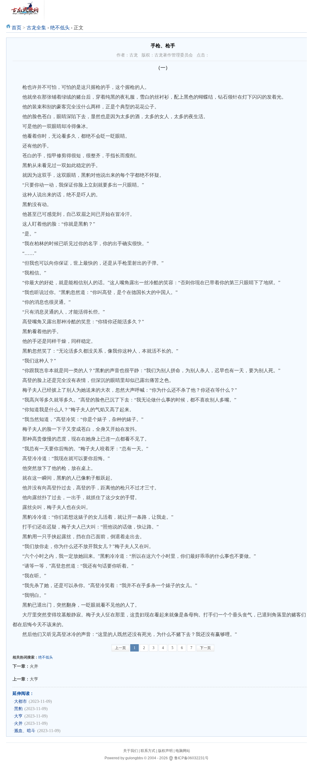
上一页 (120, 648)
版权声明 (165, 751)
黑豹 (18, 708)
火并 (34, 666)
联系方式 (148, 751)
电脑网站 (182, 751)
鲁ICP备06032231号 (191, 758)
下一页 (205, 648)
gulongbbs (134, 758)
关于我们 (130, 751)
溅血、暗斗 (24, 730)
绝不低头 (60, 27)
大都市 (20, 701)
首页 (16, 27)
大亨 (34, 679)
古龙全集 (36, 27)
